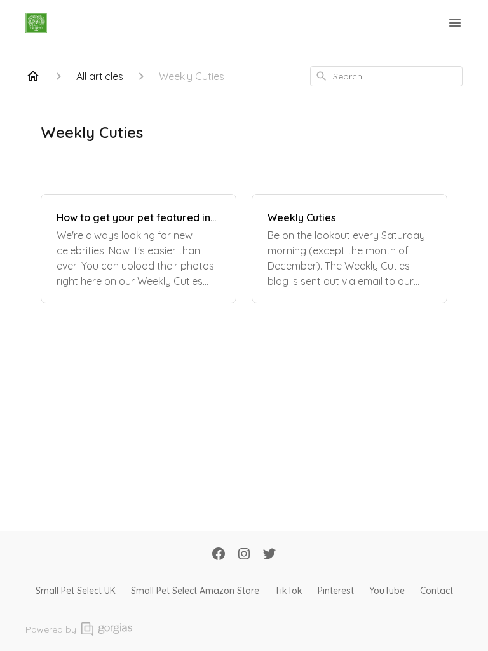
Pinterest (336, 590)
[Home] (33, 76)
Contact (436, 590)
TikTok (288, 590)
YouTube (387, 590)
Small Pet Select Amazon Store (195, 590)
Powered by (50, 629)
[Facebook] (218, 555)
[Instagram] (244, 555)
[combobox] (386, 76)
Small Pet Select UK (76, 590)
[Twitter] (269, 555)
